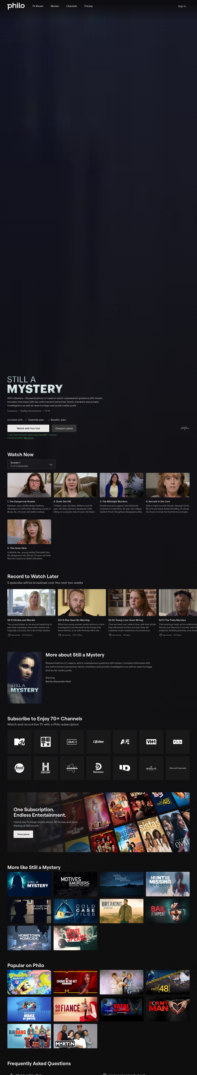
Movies (55, 6)
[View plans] (98, 822)
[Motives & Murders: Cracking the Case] (75, 884)
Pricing (88, 6)
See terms (28, 437)
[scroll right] (193, 602)
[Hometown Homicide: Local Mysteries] (29, 938)
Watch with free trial (28, 428)
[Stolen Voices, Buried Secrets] (121, 884)
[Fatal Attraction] (121, 1009)
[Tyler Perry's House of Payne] (29, 1009)
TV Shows (37, 6)
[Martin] (75, 1036)
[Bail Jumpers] (168, 911)
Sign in (182, 6)
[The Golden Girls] (121, 982)
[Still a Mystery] (29, 884)
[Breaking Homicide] (121, 911)
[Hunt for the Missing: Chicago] (168, 884)
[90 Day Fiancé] (75, 1009)
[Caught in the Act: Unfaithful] (75, 982)
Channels (71, 6)
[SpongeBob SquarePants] (29, 982)
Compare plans (64, 428)
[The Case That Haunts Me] (29, 911)
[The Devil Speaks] (75, 938)
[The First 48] (168, 982)
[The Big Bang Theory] (29, 1036)
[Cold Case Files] (75, 911)
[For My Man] (168, 1009)
